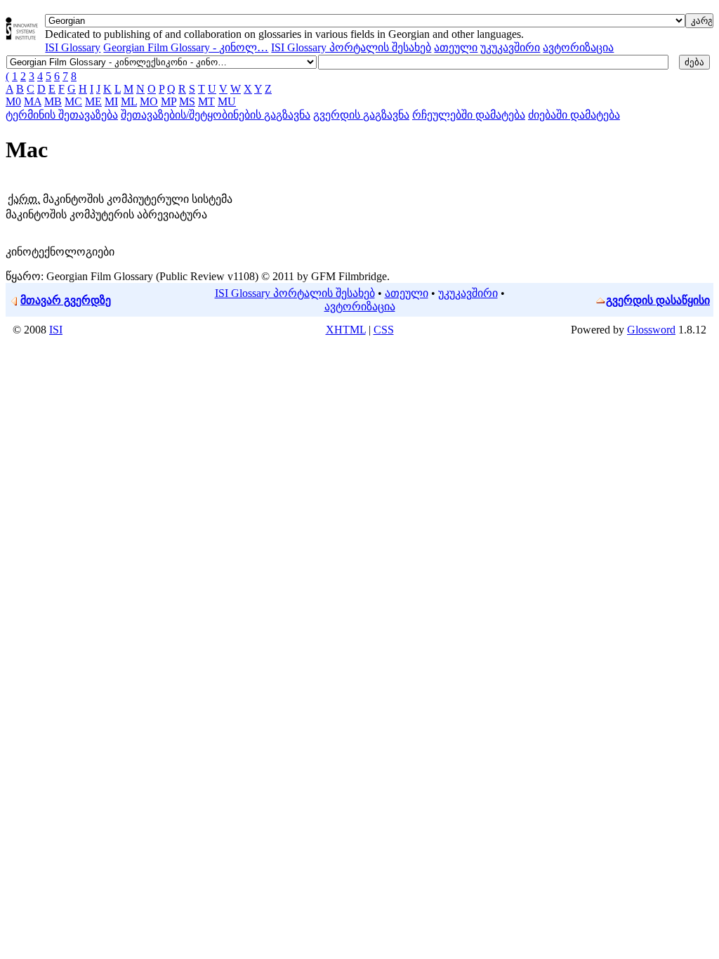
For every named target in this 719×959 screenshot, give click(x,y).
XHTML (346, 330)
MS (187, 101)
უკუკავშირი (510, 47)
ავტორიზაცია (578, 47)
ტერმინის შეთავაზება (62, 115)
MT (206, 101)
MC (73, 101)
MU (227, 101)
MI (111, 101)
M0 (13, 101)
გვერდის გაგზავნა (361, 115)
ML (129, 101)
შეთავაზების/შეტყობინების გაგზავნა (215, 115)
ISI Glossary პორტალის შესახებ (351, 47)
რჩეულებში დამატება (468, 115)
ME (93, 101)
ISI (55, 330)
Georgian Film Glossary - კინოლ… (185, 47)
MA (32, 101)
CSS (384, 330)
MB (53, 101)
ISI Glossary (72, 47)
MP (168, 101)
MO (149, 101)
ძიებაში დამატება (574, 115)
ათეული (455, 47)
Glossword (651, 330)
